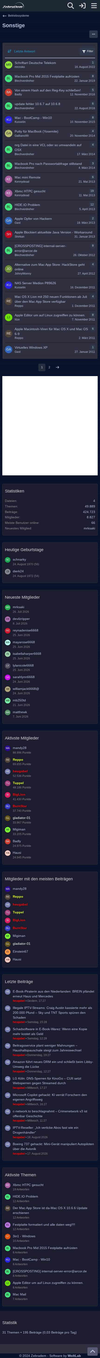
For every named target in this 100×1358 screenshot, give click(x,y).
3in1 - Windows (24, 1236)
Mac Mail (19, 1294)
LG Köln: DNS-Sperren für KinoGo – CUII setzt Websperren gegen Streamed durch (47, 1081)
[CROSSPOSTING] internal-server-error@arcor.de (50, 1271)
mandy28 (20, 748)
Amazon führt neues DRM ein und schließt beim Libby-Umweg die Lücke (53, 1064)
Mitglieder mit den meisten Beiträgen (39, 879)
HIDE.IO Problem (25, 1196)
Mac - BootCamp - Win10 (31, 1259)
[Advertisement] (50, 425)
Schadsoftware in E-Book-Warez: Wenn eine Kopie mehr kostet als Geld (50, 1031)
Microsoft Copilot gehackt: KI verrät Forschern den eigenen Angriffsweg (50, 1097)
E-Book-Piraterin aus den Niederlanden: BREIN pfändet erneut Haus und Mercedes (53, 994)
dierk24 (18, 571)
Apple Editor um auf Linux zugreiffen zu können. (48, 1283)
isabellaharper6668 (27, 653)
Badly (17, 841)
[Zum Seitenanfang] (92, 1351)
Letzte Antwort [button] (24, 51)
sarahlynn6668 (24, 677)
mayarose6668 (24, 642)
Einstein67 (20, 951)
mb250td (19, 700)
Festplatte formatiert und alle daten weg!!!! (44, 1224)
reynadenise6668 (25, 630)
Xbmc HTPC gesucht (28, 1185)
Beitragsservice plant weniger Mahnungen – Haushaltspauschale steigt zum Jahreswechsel (47, 1048)
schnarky (19, 559)
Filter (90, 51)
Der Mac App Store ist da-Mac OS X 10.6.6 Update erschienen (50, 1210)
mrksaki (89, 528)
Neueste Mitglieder (22, 597)
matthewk (20, 712)
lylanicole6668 (23, 665)
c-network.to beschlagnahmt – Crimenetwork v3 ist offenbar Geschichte (50, 1113)
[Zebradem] (13, 5)
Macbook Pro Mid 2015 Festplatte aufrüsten (45, 1248)
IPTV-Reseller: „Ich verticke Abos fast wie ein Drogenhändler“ (45, 1130)
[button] (93, 34)
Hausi (17, 852)
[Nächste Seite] (57, 368)
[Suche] (70, 5)
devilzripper (21, 619)
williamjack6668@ (26, 689)
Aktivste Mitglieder (22, 738)
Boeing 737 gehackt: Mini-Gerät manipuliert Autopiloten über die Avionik (53, 1146)
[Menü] (94, 5)
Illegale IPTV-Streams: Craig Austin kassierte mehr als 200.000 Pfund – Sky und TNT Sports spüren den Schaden (52, 1012)
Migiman (19, 829)
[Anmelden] (82, 6)
